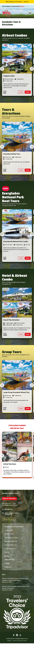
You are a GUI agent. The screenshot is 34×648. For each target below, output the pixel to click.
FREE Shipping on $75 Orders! (14, 1)
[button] (30, 13)
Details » (22, 6)
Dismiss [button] (26, 1)
